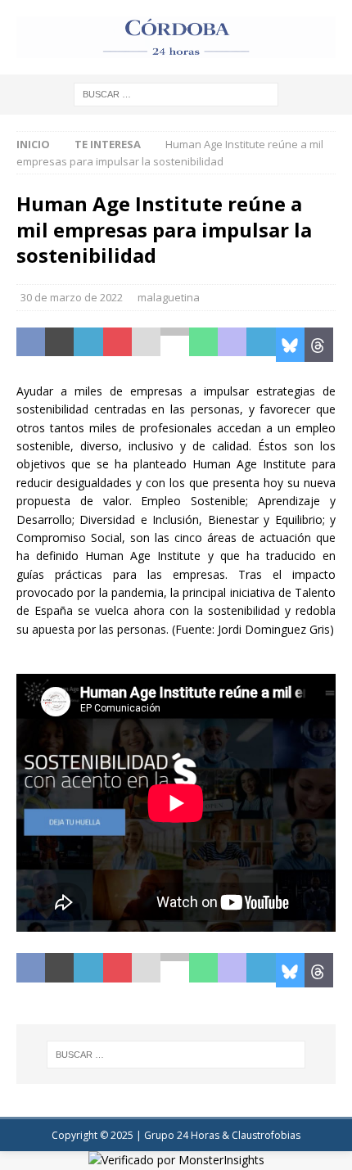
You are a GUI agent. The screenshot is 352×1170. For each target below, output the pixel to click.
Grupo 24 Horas (181, 1135)
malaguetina (169, 297)
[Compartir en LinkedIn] (88, 345)
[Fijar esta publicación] (117, 345)
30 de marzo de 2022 (71, 297)
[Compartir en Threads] (319, 345)
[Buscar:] (176, 93)
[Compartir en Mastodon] (232, 345)
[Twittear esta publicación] (59, 345)
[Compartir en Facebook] (30, 345)
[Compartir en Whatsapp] (203, 345)
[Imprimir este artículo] (174, 345)
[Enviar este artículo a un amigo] (146, 345)
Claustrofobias (266, 1135)
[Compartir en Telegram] (260, 345)
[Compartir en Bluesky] (290, 345)
